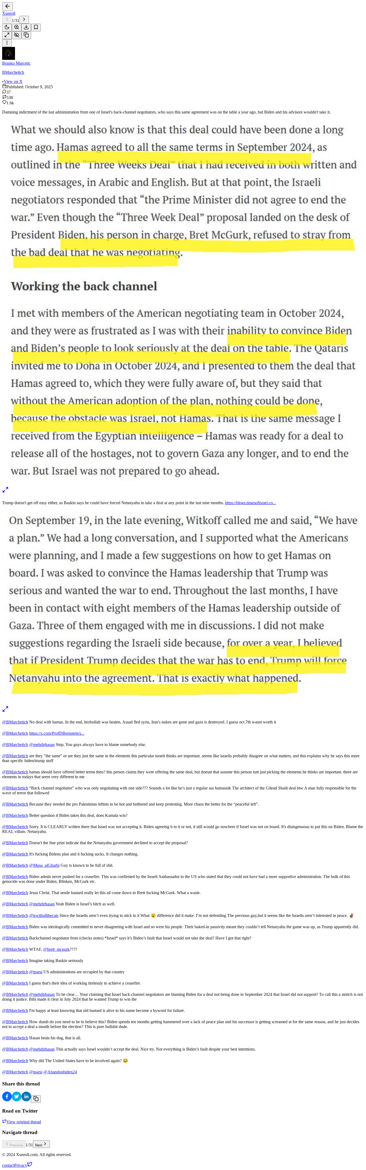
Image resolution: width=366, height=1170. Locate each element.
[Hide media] (16, 35)
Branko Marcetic (16, 63)
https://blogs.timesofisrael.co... (250, 502)
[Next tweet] (24, 20)
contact (8, 1165)
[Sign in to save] (36, 27)
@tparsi (35, 972)
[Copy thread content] (26, 35)
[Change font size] (16, 27)
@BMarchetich (15, 722)
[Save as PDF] (26, 27)
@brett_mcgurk (56, 949)
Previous (16, 1145)
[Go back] (7, 6)
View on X (13, 81)
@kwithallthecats (43, 915)
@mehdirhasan (42, 744)
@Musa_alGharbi (44, 865)
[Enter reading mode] (7, 35)
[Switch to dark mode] (7, 27)
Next (38, 1145)
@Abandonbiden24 (60, 1072)
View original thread (23, 1122)
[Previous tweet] (7, 20)
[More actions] (7, 43)
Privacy (20, 1165)
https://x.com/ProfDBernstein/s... (56, 733)
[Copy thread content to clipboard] (36, 1099)
